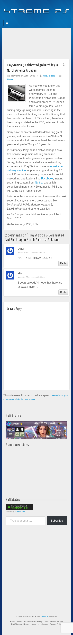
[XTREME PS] (36, 8)
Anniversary (17, 224)
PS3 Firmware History (33, 622)
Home (12, 622)
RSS (48, 19)
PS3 (28, 224)
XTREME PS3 (20, 511)
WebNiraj (44, 616)
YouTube (43, 19)
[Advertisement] (36, 43)
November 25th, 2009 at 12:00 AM (31, 277)
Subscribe (57, 520)
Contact (44, 624)
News (10, 79)
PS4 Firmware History (54, 622)
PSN (35, 224)
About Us (35, 624)
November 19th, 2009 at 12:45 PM (31, 252)
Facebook (25, 19)
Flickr (34, 19)
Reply (63, 263)
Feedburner (30, 19)
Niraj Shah (49, 75)
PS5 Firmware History (20, 624)
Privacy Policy (56, 624)
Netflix (39, 182)
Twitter (39, 19)
